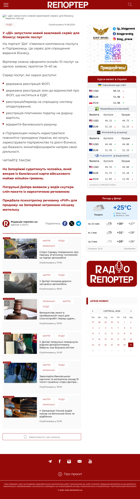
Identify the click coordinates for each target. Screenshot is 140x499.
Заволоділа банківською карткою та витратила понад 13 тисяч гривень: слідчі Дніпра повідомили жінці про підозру (59, 379)
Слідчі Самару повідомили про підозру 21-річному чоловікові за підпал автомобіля (59, 255)
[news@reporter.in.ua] (80, 461)
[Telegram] (50, 461)
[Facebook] (60, 461)
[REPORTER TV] (90, 461)
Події (9, 24)
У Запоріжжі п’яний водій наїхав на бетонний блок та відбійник (56, 413)
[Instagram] (69, 461)
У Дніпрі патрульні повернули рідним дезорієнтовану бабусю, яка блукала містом (58, 345)
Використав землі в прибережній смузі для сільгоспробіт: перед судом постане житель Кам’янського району (58, 315)
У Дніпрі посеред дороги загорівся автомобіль (55, 283)
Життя (46, 240)
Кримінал (49, 246)
